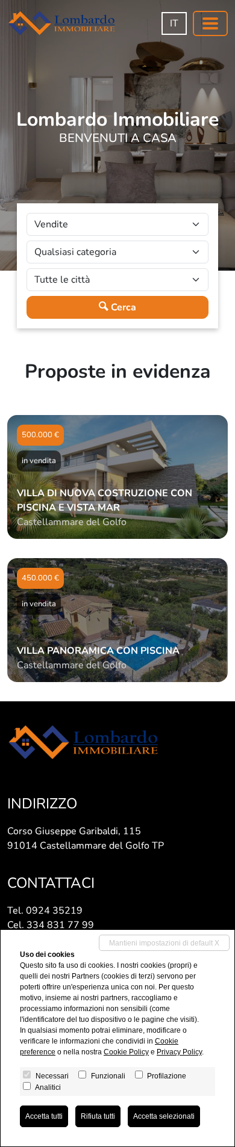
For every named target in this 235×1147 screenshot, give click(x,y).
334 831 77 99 (60, 925)
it (174, 23)
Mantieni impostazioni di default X (164, 943)
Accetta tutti (44, 1116)
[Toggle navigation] (210, 23)
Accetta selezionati (164, 1116)
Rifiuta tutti (98, 1116)
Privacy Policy (179, 1052)
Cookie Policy (126, 1052)
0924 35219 (54, 910)
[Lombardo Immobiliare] (61, 23)
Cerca (122, 307)
